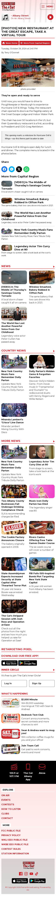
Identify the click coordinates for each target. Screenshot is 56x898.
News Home (11, 43)
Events (5, 800)
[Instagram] (26, 874)
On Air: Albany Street (21, 18)
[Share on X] (19, 169)
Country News (13, 350)
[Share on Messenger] (12, 169)
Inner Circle (10, 670)
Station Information (15, 853)
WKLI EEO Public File (14, 840)
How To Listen (11, 809)
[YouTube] (31, 874)
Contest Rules (11, 849)
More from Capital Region (37, 43)
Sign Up (36, 683)
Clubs (5, 813)
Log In (8, 683)
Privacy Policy (11, 835)
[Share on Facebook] (4, 169)
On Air (5, 795)
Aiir (28, 890)
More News (10, 441)
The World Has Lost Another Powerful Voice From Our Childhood (26, 216)
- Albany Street (20, 15)
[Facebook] (20, 874)
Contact (7, 818)
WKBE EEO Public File (14, 844)
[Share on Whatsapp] (26, 169)
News (5, 266)
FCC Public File (11, 830)
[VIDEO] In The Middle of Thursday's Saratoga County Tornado (26, 185)
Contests (7, 804)
